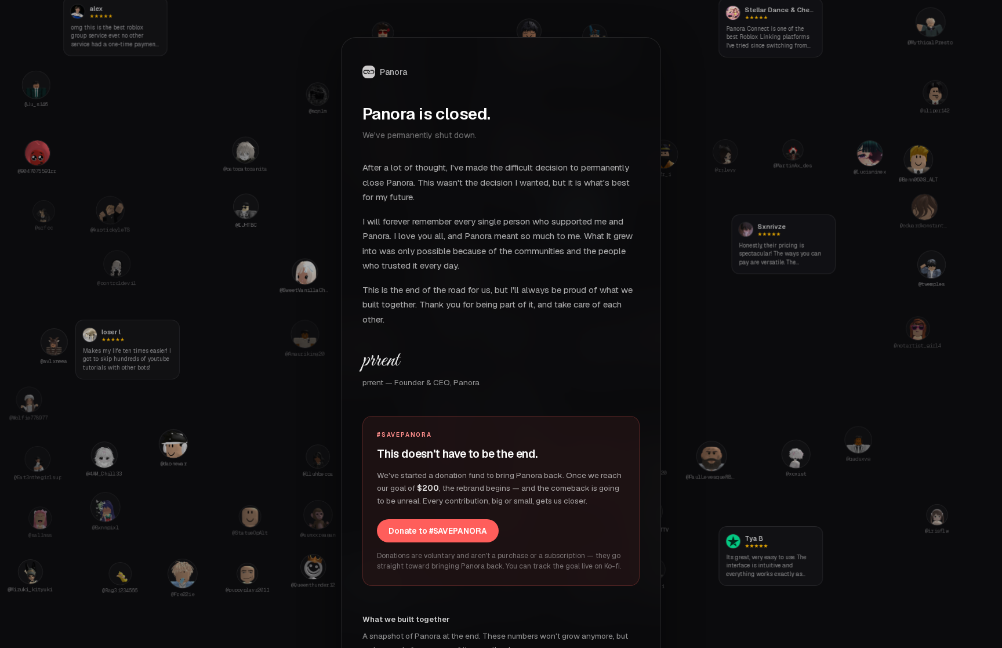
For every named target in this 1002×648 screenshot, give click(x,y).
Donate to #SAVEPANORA (438, 531)
